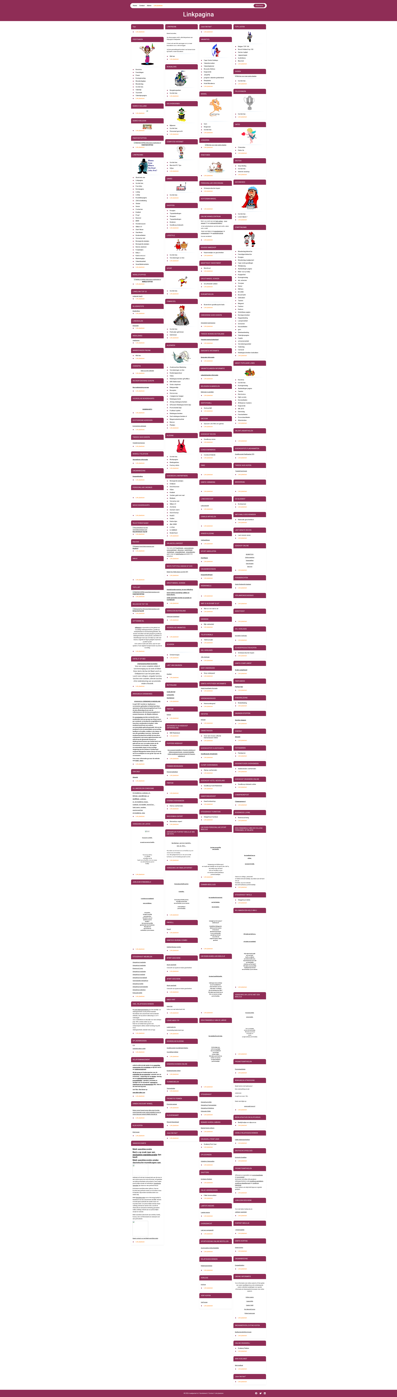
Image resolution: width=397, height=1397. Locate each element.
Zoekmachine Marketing (178, 367)
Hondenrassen (141, 224)
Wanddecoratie (140, 1197)
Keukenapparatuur (176, 373)
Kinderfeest (174, 533)
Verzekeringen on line (177, 258)
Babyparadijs (174, 387)
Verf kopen (204, 1302)
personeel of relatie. (250, 864)
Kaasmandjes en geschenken (214, 253)
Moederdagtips (141, 81)
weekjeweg (136, 340)
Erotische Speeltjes (240, 1157)
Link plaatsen (158, 5)
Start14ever (139, 229)
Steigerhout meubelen (139, 962)
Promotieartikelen (244, 417)
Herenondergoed (209, 703)
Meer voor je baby (244, 272)
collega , (250, 858)
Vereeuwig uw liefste (249, 1012)
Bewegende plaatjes (142, 241)
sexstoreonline (138, 810)
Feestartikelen (243, 414)
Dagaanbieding (138, 476)
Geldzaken (241, 298)
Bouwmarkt (242, 295)
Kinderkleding (242, 703)
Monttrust (207, 268)
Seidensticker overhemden (247, 769)
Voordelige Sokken (172, 1052)
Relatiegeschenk (175, 399)
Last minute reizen (244, 535)
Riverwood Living (138, 968)
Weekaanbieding (243, 332)
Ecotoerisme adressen (139, 426)
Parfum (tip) (239, 687)
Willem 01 (139, 227)
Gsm (205, 124)
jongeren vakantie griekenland (214, 78)
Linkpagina (139, 180)
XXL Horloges (205, 657)
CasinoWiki (249, 1301)
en (141, 796)
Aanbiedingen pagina (245, 269)
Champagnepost (240, 801)
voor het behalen (215, 902)
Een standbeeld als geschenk (215, 897)
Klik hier (138, 355)
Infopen (203, 719)
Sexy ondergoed (209, 673)
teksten (154, 1076)
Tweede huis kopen (241, 471)
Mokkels (172, 498)
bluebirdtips (136, 311)
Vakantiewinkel (141, 261)
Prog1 (138, 215)
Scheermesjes (174, 655)
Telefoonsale (208, 640)
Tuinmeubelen (171, 1088)
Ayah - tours (139, 760)
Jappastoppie (242, 55)
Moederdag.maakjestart (246, 260)
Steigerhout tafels (138, 983)
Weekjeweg (242, 266)
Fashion (240, 306)
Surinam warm (175, 510)
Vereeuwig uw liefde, (147, 837)
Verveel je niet (140, 238)
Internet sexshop (243, 172)
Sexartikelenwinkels (142, 264)
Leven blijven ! (242, 217)
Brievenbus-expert (176, 821)
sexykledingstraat (218, 233)
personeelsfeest (172, 550)
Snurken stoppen (240, 720)
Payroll (169, 929)
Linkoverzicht (205, 505)
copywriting (156, 1065)
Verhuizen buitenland (173, 616)
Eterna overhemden (176, 806)
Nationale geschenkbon (246, 520)
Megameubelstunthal (177, 419)
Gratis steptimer (175, 384)
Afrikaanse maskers (245, 403)
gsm (239, 329)
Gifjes (172, 168)
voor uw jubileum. (147, 903)
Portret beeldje (239, 1230)
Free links (139, 186)
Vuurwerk (139, 93)
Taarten (240, 301)
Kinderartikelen (141, 235)
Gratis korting (239, 1247)
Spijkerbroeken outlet (139, 1048)
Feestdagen (140, 72)
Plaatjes (172, 425)
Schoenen (241, 324)
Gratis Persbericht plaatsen (243, 584)
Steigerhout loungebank (140, 977)
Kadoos (240, 309)
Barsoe (172, 422)
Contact (142, 5)
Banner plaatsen (141, 247)
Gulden (172, 518)
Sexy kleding (242, 166)
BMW (137, 221)
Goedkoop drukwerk (176, 225)
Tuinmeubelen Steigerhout (140, 980)
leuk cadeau (219, 221)
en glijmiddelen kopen (141, 802)
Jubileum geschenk (241, 1212)
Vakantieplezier (209, 66)
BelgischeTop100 (138, 611)
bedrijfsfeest (188, 550)
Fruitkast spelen (175, 410)
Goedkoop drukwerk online (247, 784)
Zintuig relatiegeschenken (178, 402)
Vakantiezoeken (209, 63)
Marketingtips (140, 258)
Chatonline (241, 147)
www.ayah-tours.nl (249, 1106)
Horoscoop (174, 393)
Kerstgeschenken (244, 315)
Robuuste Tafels (206, 1111)
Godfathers (242, 58)
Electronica (242, 394)
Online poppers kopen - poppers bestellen (181, 752)
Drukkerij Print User (210, 1144)
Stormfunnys (174, 513)
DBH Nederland (175, 733)
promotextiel (240, 1177)
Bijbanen (172, 125)
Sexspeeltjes (250, 560)
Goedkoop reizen (209, 439)
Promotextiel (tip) (176, 408)
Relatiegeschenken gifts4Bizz (180, 379)
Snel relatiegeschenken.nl (142, 1009)
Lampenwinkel (243, 321)
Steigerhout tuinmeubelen (140, 986)
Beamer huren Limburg (207, 1128)
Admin (149, 5)
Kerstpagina (140, 189)
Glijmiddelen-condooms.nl (142, 793)
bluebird (135, 548)
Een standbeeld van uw (249, 855)
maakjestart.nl (193, 1393)
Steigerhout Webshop (207, 1108)
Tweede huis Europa (139, 443)
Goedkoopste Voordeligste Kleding (177, 1048)
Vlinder (138, 203)
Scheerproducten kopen (212, 188)
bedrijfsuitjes (180, 554)
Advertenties (242, 420)
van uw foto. (181, 846)
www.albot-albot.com (139, 1092)
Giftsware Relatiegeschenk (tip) (180, 405)
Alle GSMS (173, 524)
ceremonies (139, 717)
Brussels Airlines (209, 69)
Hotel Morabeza (209, 83)
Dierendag (241, 412)
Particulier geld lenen (177, 332)
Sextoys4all (208, 408)
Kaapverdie (207, 72)
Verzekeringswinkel (244, 344)
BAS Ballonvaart (175, 382)
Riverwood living (243, 818)
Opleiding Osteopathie (207, 1161)
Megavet (241, 303)
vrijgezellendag (190, 552)
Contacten (139, 209)
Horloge (203, 1284)
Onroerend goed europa (208, 323)
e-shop (172, 527)
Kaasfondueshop (210, 801)
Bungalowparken (175, 90)
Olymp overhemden (210, 770)
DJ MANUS (173, 530)
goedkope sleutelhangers (242, 1183)
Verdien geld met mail (177, 495)
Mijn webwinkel (209, 624)
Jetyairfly (207, 75)
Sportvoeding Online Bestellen (210, 1248)
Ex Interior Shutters (206, 1179)
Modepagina (174, 459)
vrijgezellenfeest (180, 552)
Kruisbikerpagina (141, 198)
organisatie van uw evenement (141, 1074)
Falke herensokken (210, 1195)
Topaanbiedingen (175, 213)
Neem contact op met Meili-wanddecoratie (145, 1238)
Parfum (169, 714)
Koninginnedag (141, 78)
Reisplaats (207, 80)
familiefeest (170, 552)
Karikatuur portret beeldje (181, 843)
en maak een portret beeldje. (147, 842)
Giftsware (138, 627)
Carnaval (241, 350)
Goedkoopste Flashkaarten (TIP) (244, 454)
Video (172, 376)
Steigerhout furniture (211, 817)
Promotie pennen (172, 1104)
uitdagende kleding (216, 223)
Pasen (138, 75)
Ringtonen (207, 127)
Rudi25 (172, 516)
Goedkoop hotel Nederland (213, 786)
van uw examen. (215, 907)
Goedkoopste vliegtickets (209, 754)
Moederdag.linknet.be (245, 251)
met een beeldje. (249, 1017)
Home (135, 5)
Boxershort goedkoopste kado (214, 305)
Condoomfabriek (209, 455)
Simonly (135, 777)
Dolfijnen (173, 484)
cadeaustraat (205, 233)
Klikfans (240, 289)
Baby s (138, 253)
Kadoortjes (173, 521)
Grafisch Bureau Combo (174, 947)
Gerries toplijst (243, 52)
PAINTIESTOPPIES (147, 145)
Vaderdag (241, 347)
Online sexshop (249, 557)
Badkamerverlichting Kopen (243, 1332)
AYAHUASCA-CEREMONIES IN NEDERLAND (147, 701)
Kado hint (169, 1006)
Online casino (250, 1297)
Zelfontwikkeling (141, 201)
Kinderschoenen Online (174, 1070)
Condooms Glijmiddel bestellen (144, 804)
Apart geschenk (171, 964)
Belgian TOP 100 (243, 46)
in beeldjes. (181, 891)
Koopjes (172, 210)
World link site (140, 177)
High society (242, 397)
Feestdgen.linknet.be (245, 254)
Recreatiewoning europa (141, 387)
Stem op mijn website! (147, 370)
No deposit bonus (249, 1309)
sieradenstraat (218, 231)
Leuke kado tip (171, 1027)
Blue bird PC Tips (175, 165)
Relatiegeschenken (176, 413)
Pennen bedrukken (172, 772)
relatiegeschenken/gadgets (145, 1078)
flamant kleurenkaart (173, 1122)
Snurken (169, 674)
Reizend (138, 218)
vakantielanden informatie (209, 375)
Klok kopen (136, 1132)
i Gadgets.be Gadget (176, 396)
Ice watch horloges (241, 635)
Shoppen (173, 216)
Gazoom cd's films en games (214, 424)
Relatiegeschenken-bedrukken (248, 353)
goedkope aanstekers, (256, 1181)
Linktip (138, 192)
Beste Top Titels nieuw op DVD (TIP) (177, 572)
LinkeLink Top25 (137, 296)
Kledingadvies (174, 462)
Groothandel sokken (211, 284)
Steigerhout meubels (139, 974)
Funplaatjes (139, 250)
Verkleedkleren (205, 540)
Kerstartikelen (242, 327)
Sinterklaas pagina (244, 312)
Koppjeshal (241, 274)
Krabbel (138, 212)
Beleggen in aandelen (207, 392)
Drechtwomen (174, 487)
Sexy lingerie (249, 563)
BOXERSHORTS (147, 409)
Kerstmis (139, 69)
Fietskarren (242, 753)
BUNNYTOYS (250, 554)
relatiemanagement (140, 1069)
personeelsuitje (188, 548)
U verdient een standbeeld (147, 898)
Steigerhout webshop (139, 990)
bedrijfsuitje (179, 548)
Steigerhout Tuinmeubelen (208, 1105)
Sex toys (249, 566)
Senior (138, 206)
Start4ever (139, 232)
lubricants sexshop (139, 807)
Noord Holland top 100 (245, 49)
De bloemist (242, 504)
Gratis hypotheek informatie (209, 688)
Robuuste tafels (137, 993)
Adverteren (259, 5)
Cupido (240, 338)
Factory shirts (174, 465)
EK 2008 (240, 292)
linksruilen (136, 325)
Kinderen (173, 222)
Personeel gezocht (176, 131)
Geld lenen (173, 335)
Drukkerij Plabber (243, 1348)
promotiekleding (137, 1080)
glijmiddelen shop (139, 813)
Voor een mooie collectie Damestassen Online (212, 737)
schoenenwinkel (243, 341)
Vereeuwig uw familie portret (181, 884)
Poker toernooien (250, 1313)
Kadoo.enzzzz (140, 255)
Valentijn (138, 90)
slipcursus (181, 550)
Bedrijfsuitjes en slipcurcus (247, 1122)
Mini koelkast (239, 1365)
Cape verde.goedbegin (245, 263)
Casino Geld (249, 1305)
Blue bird (241, 61)
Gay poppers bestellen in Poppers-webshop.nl (181, 750)
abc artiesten (242, 280)
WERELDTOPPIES (147, 281)
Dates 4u (241, 150)
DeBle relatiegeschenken (242, 1139)
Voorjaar (241, 283)
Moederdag (139, 84)
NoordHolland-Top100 (140, 531)
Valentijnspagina (141, 95)
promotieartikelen (257, 1175)
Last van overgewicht (207, 1230)
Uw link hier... (140, 87)
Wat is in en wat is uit (211, 609)
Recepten (173, 390)
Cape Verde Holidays (211, 60)
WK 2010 (241, 409)
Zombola (173, 507)
